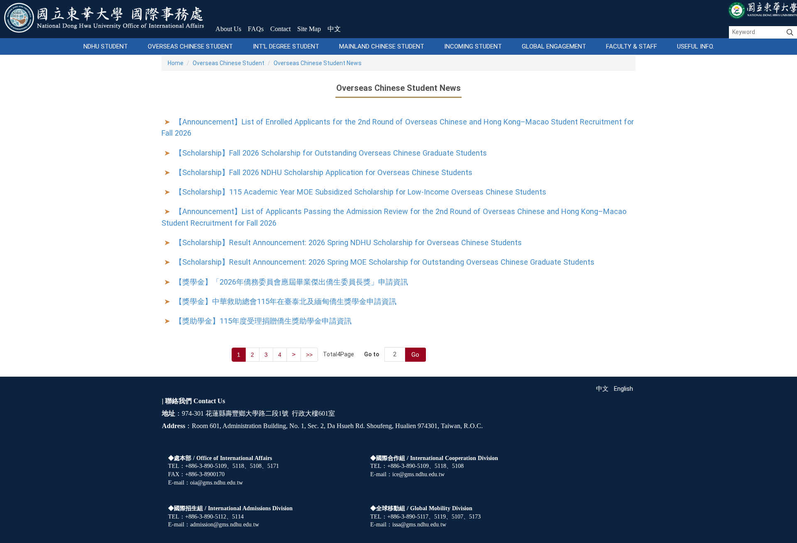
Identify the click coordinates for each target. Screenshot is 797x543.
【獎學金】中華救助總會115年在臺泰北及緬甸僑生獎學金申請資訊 (285, 301)
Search (790, 32)
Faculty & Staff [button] (631, 46)
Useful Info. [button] (695, 46)
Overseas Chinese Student (228, 63)
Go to (371, 354)
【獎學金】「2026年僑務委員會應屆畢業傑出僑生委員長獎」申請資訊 (291, 282)
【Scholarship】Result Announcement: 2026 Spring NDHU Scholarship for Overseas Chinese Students (348, 242)
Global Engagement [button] (554, 46)
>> (309, 354)
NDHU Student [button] (105, 46)
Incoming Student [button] (473, 46)
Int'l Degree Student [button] (286, 46)
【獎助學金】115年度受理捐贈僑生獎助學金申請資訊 (263, 321)
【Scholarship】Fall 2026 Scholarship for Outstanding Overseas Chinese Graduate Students (331, 153)
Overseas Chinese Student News (318, 63)
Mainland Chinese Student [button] (381, 46)
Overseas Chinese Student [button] (190, 46)
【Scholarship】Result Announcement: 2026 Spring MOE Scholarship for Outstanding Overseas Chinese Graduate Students (384, 262)
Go (415, 354)
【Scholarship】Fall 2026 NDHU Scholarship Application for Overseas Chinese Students (323, 172)
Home (175, 63)
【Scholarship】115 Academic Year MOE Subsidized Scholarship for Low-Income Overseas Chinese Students (360, 191)
